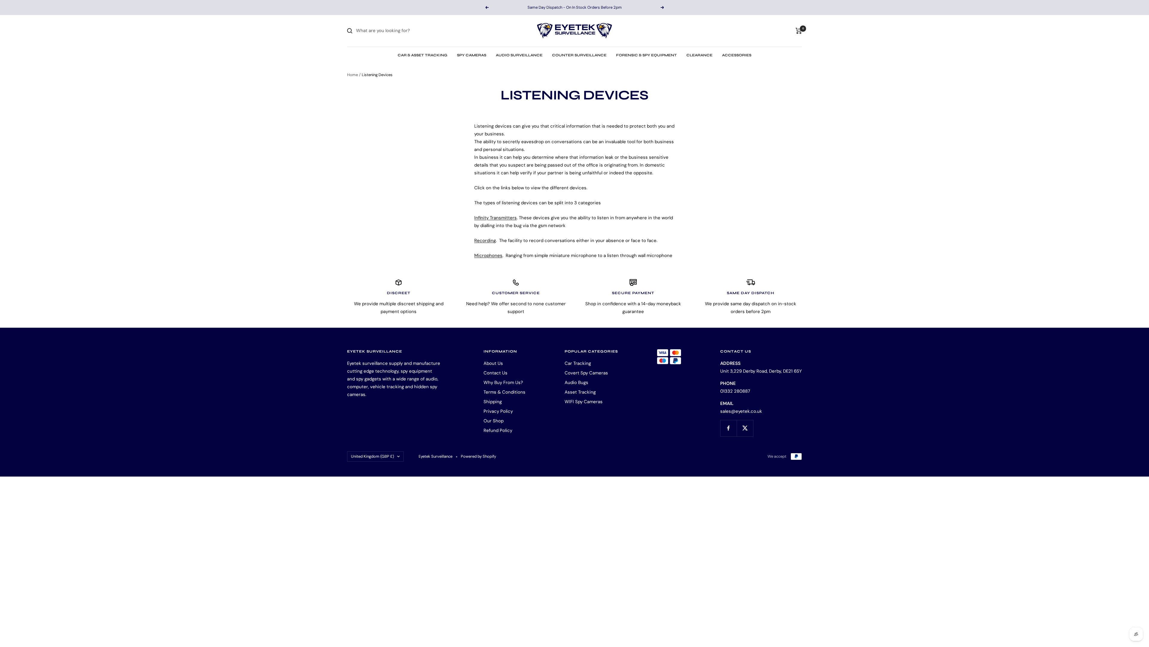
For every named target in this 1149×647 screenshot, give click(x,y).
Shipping (493, 402)
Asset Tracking (580, 392)
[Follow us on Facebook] (728, 428)
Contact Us (495, 373)
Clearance (699, 55)
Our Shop (494, 421)
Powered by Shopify (478, 456)
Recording (485, 241)
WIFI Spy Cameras (584, 402)
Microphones (488, 256)
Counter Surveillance (579, 55)
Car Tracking (578, 363)
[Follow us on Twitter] (745, 428)
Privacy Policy (498, 411)
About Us (493, 363)
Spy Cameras (471, 55)
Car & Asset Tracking (422, 55)
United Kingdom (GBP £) (372, 456)
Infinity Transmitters (495, 218)
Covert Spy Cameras (586, 373)
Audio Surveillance (519, 55)
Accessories (736, 55)
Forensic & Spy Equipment (646, 55)
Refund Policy (498, 430)
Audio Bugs (576, 383)
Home (352, 74)
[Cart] (799, 31)
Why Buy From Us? (503, 383)
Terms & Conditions (504, 392)
